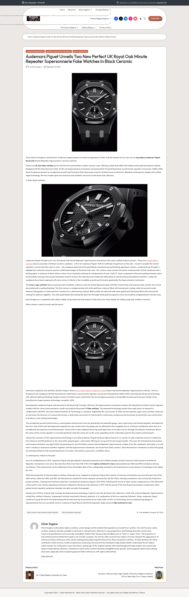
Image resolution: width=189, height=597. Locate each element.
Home (30, 37)
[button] (155, 18)
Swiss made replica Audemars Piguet (90, 390)
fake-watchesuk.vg (80, 51)
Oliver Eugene (49, 524)
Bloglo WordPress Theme (134, 592)
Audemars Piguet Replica (35, 51)
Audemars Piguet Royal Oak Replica (59, 51)
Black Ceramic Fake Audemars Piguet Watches (42, 512)
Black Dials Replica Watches (71, 512)
